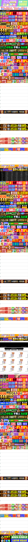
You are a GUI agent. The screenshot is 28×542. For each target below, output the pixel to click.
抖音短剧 (7, 177)
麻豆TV (12, 177)
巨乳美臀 (17, 173)
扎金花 (26, 176)
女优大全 (26, 177)
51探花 (17, 177)
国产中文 (7, 180)
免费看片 (2, 180)
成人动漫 (4, 341)
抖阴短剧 (26, 180)
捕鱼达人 (7, 176)
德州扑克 (17, 176)
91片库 (21, 177)
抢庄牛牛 (12, 176)
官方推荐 (2, 176)
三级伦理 (7, 173)
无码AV (2, 177)
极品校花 (21, 180)
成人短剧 (17, 180)
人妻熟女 (21, 173)
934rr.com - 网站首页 (6, 10)
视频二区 (2, 173)
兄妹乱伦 (12, 180)
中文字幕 (12, 173)
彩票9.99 (21, 176)
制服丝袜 (26, 173)
